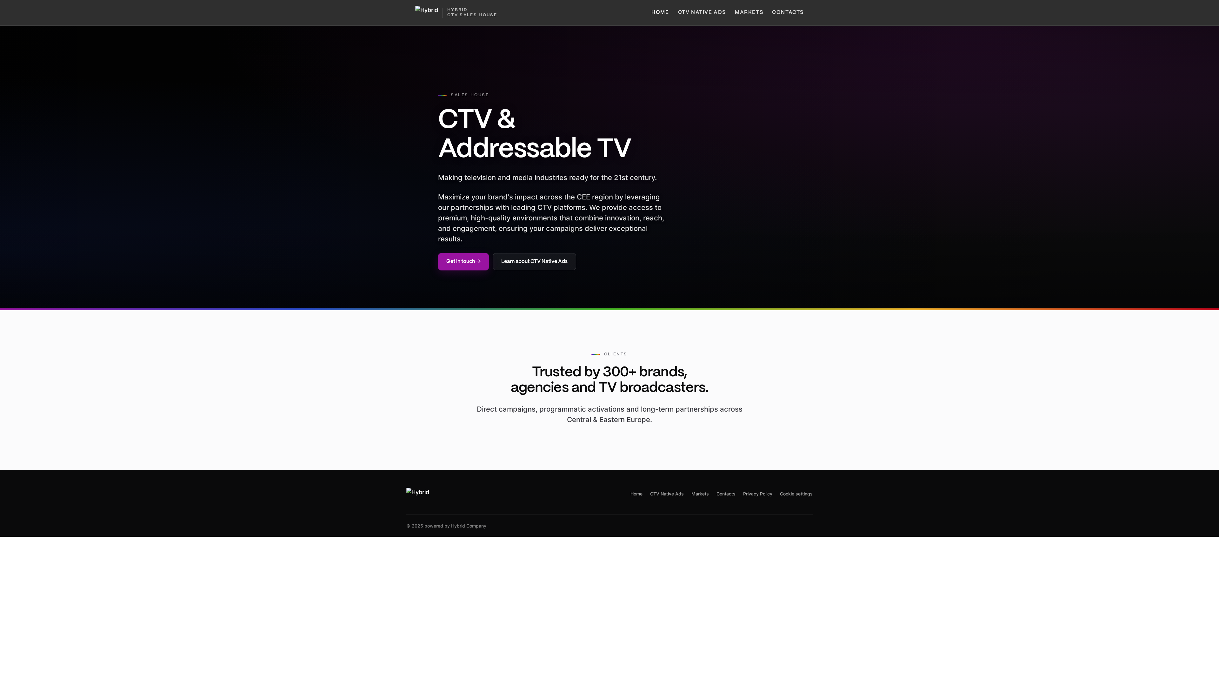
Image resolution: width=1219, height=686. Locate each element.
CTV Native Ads (702, 12)
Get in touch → (463, 261)
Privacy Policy (757, 493)
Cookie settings (796, 493)
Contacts (788, 12)
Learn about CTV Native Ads (534, 261)
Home (660, 12)
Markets (749, 12)
